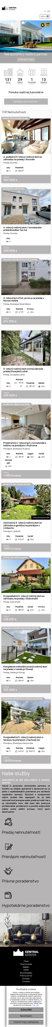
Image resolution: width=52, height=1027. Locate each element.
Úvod (26, 961)
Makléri (26, 967)
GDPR (26, 970)
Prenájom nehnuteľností (24, 857)
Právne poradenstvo (20, 881)
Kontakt (26, 979)
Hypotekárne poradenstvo (26, 906)
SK (45, 11)
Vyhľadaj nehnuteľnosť (25, 102)
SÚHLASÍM (26, 1010)
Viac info (35, 1005)
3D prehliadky (26, 973)
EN (48, 11)
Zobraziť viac (26, 60)
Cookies (26, 982)
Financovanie (26, 964)
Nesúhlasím (26, 1016)
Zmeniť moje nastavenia (26, 1022)
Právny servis (26, 976)
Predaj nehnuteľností (21, 832)
